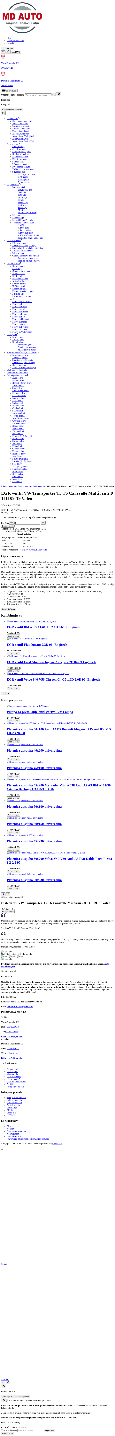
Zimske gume (18, 339)
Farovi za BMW (19, 306)
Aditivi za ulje (24, 228)
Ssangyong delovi (20, 466)
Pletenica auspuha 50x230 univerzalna (34, 880)
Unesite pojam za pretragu (12, 95)
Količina (5, 523)
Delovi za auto (13, 263)
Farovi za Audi (19, 309)
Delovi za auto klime (21, 296)
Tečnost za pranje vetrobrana (30, 238)
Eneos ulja (22, 207)
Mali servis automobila (17, 370)
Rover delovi (18, 405)
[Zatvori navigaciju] (8, 1382)
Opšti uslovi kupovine (16, 1131)
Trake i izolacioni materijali (24, 367)
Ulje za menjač (13, 1079)
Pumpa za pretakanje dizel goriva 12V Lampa (40, 712)
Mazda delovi (18, 438)
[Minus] (11, 523)
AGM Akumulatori (20, 134)
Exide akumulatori (20, 131)
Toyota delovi (18, 416)
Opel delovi (17, 408)
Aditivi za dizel (24, 230)
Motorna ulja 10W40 (27, 212)
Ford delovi (17, 476)
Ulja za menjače (19, 215)
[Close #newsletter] (3, 1400)
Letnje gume (17, 337)
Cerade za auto (19, 149)
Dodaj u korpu (7, 526)
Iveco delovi (17, 479)
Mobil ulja (22, 210)
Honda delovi (18, 426)
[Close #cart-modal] (3, 1386)
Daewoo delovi (19, 395)
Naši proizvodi (10, 91)
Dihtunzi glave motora (22, 271)
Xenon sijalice (24, 182)
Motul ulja (22, 197)
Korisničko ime (8, 1427)
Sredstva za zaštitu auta (22, 360)
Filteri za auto (18, 294)
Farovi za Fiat (18, 304)
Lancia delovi (18, 398)
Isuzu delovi (17, 400)
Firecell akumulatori (21, 128)
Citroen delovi (18, 448)
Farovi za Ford (18, 317)
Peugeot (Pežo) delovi (22, 436)
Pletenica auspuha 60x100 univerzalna (34, 806)
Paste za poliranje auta (28, 258)
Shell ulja (22, 192)
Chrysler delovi (19, 421)
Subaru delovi (18, 413)
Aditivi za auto (13, 1105)
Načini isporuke (14, 1136)
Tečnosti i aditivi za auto (23, 222)
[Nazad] (3, 1382)
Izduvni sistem (18, 273)
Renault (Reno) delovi (22, 383)
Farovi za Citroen (20, 311)
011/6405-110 (11, 1053)
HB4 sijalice (23, 179)
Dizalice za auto (19, 159)
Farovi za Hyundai (20, 319)
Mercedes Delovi (19, 469)
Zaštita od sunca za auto (23, 169)
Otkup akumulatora (15, 40)
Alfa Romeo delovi (20, 418)
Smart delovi (18, 385)
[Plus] (43, 523)
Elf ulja (21, 200)
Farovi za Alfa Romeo (22, 301)
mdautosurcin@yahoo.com (20, 1006)
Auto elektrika (18, 281)
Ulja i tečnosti (13, 184)
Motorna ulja (18, 187)
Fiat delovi (17, 446)
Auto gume (12, 334)
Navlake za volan (20, 156)
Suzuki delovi (18, 441)
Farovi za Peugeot (20, 327)
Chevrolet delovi (19, 393)
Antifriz (21, 225)
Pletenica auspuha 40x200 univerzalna (34, 750)
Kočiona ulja (18, 217)
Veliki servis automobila (17, 372)
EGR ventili (17, 276)
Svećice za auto (19, 283)
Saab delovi (17, 411)
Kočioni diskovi (19, 289)
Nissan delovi (18, 380)
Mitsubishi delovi (20, 459)
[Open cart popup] (8, 52)
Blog (9, 38)
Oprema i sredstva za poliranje (25, 256)
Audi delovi (17, 378)
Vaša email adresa (9, 1430)
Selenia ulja (23, 202)
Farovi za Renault (20, 314)
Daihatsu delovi (19, 423)
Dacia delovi (18, 474)
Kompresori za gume (21, 151)
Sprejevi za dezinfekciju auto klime (27, 248)
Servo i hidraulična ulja (22, 220)
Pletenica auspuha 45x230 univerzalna (34, 841)
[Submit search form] (53, 94)
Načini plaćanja (13, 1134)
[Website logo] (22, 33)
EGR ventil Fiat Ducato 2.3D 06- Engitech (37, 644)
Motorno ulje (12, 1074)
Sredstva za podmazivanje (23, 362)
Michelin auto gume (27, 350)
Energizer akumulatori (22, 121)
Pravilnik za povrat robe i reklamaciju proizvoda (28, 1139)
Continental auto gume (28, 347)
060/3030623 (7, 68)
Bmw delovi (17, 471)
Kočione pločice (19, 286)
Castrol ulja (23, 205)
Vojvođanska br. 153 (10, 63)
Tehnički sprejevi (19, 357)
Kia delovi (17, 481)
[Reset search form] (58, 94)
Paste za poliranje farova (29, 261)
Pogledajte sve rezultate (12, 110)
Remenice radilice (20, 278)
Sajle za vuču (18, 161)
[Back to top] (2, 1149)
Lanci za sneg (18, 146)
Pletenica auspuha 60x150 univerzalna (34, 824)
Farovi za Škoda (19, 329)
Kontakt (10, 43)
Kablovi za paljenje (20, 154)
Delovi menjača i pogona (23, 291)
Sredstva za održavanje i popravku (22, 352)
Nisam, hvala (7, 1433)
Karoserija (16, 268)
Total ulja (22, 195)
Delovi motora (18, 266)
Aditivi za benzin (25, 233)
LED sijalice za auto (27, 174)
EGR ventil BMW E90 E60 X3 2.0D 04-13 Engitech (43, 627)
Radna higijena (19, 365)
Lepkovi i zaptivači (20, 355)
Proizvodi (9, 48)
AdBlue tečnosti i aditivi (28, 235)
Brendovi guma (19, 342)
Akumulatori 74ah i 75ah (23, 141)
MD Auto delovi (8, 486)
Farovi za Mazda (19, 322)
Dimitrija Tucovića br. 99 (12, 81)
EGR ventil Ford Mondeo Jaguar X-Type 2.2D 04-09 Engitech (51, 662)
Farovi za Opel (19, 324)
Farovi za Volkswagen (22, 332)
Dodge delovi (18, 451)
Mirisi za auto (18, 253)
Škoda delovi (18, 388)
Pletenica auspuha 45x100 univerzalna (34, 768)
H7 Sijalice (23, 177)
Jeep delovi (17, 456)
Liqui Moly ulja (25, 190)
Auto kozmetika (14, 240)
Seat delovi (17, 464)
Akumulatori (12, 118)
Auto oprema (12, 144)
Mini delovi (17, 433)
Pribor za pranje (19, 243)
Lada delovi (17, 403)
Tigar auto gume (25, 344)
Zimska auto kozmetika (22, 250)
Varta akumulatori (20, 123)
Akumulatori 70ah (20, 139)
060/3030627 (7, 85)
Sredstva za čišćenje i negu (24, 245)
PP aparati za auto (20, 164)
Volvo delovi (18, 431)
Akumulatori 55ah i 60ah (23, 136)
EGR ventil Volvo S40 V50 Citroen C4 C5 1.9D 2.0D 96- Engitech (53, 679)
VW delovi (17, 443)
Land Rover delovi (20, 390)
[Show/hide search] (3, 52)
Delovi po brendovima (17, 375)
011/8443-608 (11, 1031)
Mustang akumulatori (21, 126)
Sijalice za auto (19, 172)
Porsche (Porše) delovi (22, 461)
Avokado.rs (57, 1143)
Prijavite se (49, 1430)
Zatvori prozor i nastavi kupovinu (15, 1397)
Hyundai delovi (19, 454)
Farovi (9, 299)
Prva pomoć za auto (21, 167)
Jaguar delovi (18, 428)
